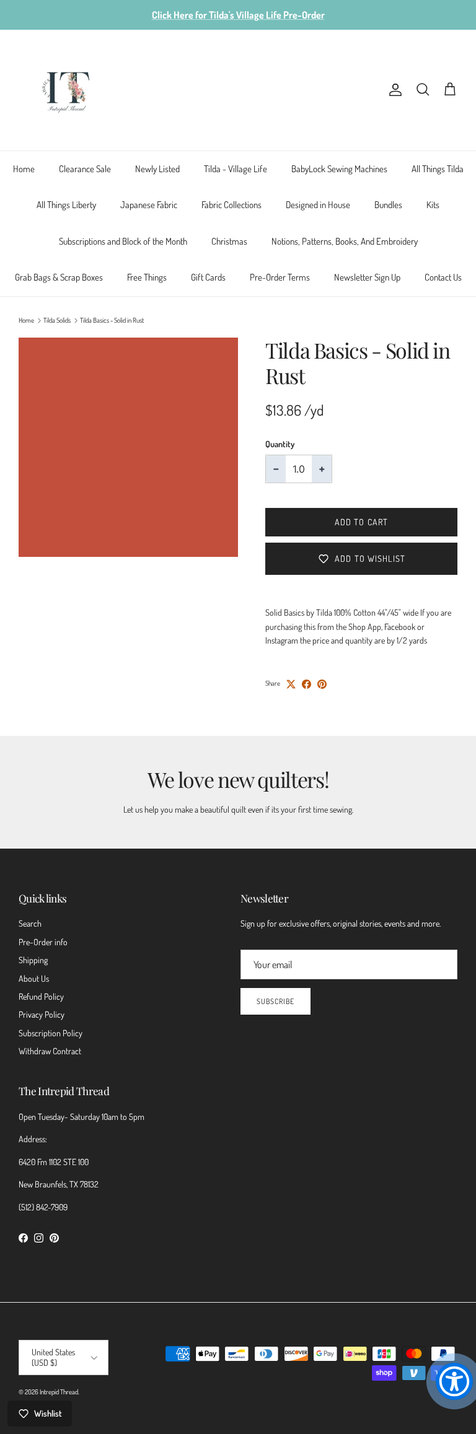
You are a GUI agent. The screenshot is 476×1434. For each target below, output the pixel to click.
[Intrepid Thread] (67, 90)
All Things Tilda (438, 169)
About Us (34, 978)
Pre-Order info (43, 942)
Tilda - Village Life (235, 169)
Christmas (229, 241)
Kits (432, 205)
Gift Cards (208, 277)
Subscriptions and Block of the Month (123, 241)
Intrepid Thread (59, 1392)
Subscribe (275, 1001)
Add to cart (361, 522)
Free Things (147, 277)
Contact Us (443, 277)
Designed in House (318, 205)
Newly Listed (157, 169)
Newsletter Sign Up (367, 277)
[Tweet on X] (291, 684)
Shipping (33, 960)
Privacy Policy (41, 1014)
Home (24, 169)
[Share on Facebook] (306, 684)
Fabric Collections (231, 205)
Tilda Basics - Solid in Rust (112, 320)
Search (30, 923)
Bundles (388, 205)
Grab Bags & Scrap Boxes (59, 277)
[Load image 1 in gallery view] (128, 447)
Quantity (279, 444)
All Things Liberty (66, 205)
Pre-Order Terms (280, 277)
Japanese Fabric (148, 205)
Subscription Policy (50, 1033)
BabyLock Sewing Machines (339, 169)
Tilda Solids (57, 320)
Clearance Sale (85, 169)
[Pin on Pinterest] (322, 684)
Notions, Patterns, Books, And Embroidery (344, 241)
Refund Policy (41, 996)
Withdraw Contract (50, 1051)
